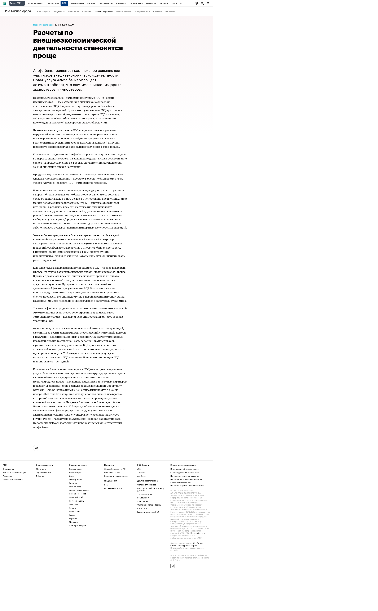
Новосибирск (75, 472)
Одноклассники (43, 472)
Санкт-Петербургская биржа (183, 545)
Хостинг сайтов (144, 493)
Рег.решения (143, 497)
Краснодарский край (79, 489)
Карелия (73, 518)
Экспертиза (73, 11)
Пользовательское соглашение (184, 475)
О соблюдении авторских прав (184, 472)
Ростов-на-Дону (76, 500)
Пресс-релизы (123, 11)
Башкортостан (76, 479)
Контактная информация (14, 472)
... (181, 2)
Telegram (40, 475)
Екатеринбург (75, 468)
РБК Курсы (142, 508)
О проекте (170, 11)
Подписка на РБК (112, 472)
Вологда (73, 482)
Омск (71, 475)
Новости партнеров (103, 11)
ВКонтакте (41, 468)
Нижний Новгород (77, 493)
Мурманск (74, 521)
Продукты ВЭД (42, 174)
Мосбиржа (198, 542)
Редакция (7, 475)
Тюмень (72, 507)
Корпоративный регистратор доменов (150, 489)
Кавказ (72, 514)
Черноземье (74, 511)
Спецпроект (59, 11)
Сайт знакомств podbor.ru (149, 504)
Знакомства (142, 500)
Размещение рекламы (13, 479)
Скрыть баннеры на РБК (115, 468)
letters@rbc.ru (198, 532)
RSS (106, 484)
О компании (8, 468)
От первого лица (142, 11)
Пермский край (76, 496)
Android (141, 472)
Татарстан (73, 504)
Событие (157, 11)
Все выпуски (43, 11)
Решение (86, 11)
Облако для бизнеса (146, 484)
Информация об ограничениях (184, 468)
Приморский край (77, 525)
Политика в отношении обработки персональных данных (186, 480)
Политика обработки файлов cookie (187, 485)
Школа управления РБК (148, 511)
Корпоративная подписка (116, 475)
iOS (139, 468)
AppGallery (142, 475)
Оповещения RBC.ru (113, 487)
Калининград (75, 486)
